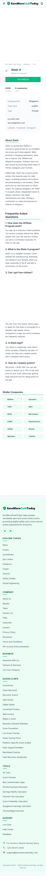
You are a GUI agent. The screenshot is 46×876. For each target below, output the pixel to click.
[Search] (42, 3)
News (5, 545)
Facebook (21, 128)
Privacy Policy (9, 632)
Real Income (8, 714)
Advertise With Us (11, 660)
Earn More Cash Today (13, 64)
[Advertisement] (23, 37)
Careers (6, 627)
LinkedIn (11, 128)
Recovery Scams (10, 695)
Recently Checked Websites (15, 724)
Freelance (7, 564)
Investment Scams (11, 709)
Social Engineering (11, 583)
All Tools (6, 773)
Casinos (6, 574)
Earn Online (8, 559)
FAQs (5, 618)
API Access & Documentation (16, 646)
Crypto (6, 569)
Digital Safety (9, 704)
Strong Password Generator (15, 787)
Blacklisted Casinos (11, 752)
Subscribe (7, 623)
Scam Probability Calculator (15, 801)
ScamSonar (8, 685)
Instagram (31, 128)
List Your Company (11, 670)
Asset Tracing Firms (12, 738)
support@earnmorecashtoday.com (22, 853)
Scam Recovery (10, 690)
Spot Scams (8, 700)
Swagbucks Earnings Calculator (17, 806)
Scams (6, 550)
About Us (7, 599)
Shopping (26, 64)
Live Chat (7, 825)
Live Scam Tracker (11, 733)
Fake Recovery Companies (15, 757)
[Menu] (4, 3)
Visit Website (23, 79)
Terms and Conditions (12, 642)
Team (5, 608)
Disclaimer (7, 637)
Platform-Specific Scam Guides (17, 743)
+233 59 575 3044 (15, 848)
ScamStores (8, 554)
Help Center (8, 829)
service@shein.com (16, 123)
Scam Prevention (10, 728)
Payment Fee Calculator (13, 796)
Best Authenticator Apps (14, 782)
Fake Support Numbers (13, 747)
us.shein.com (13, 119)
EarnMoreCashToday (28, 865)
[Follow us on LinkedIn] (10, 531)
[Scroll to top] (42, 866)
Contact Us (8, 613)
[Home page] (23, 3)
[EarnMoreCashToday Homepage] (20, 508)
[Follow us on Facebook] (5, 531)
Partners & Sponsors (12, 665)
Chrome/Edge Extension (13, 811)
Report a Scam (9, 719)
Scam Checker (9, 777)
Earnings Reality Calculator (15, 792)
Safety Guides (9, 578)
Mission (6, 603)
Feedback (7, 834)
